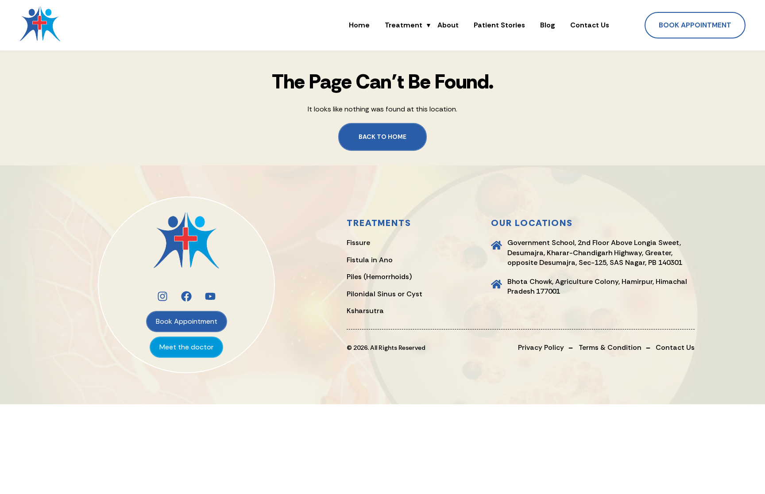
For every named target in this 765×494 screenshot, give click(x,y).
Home (359, 25)
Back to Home (382, 137)
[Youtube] (210, 296)
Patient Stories (499, 25)
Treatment (403, 25)
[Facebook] (186, 296)
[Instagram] (162, 296)
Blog (547, 25)
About (448, 25)
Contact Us (589, 25)
